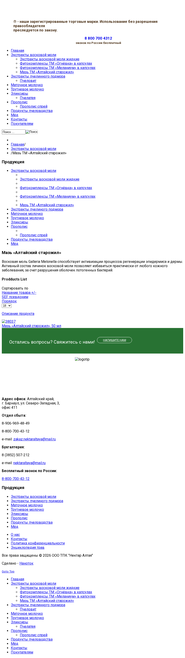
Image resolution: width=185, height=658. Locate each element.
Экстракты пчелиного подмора (37, 209)
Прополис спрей (33, 235)
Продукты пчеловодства (32, 239)
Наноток (26, 563)
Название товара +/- (19, 292)
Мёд (14, 244)
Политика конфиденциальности (38, 543)
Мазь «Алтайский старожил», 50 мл (31, 326)
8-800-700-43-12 (16, 479)
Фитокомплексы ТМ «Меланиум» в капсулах (57, 196)
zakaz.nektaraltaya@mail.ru (34, 439)
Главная (17, 144)
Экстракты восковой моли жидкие (49, 179)
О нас (15, 534)
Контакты (19, 539)
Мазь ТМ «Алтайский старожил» (47, 205)
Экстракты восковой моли (33, 149)
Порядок (9, 301)
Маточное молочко (27, 213)
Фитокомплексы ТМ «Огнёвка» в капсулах (56, 188)
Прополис (19, 226)
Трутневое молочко (27, 218)
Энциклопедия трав (27, 547)
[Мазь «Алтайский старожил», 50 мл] (9, 321)
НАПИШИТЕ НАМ (114, 340)
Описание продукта (18, 313)
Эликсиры (19, 222)
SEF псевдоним (15, 297)
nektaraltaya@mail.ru (29, 463)
